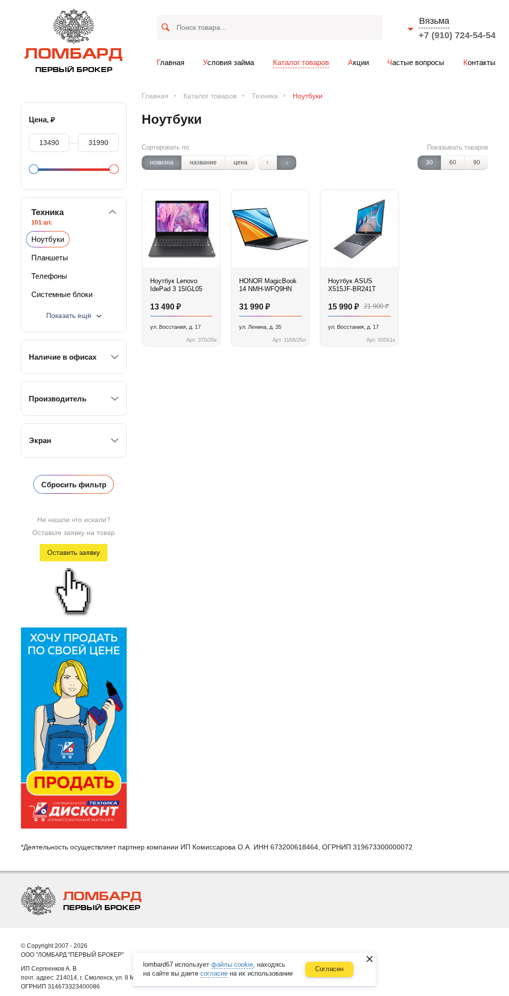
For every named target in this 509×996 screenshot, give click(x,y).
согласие (214, 973)
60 (452, 162)
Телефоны (49, 276)
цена (241, 162)
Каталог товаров (210, 96)
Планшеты (49, 257)
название (203, 162)
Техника (265, 96)
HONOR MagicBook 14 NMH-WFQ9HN (268, 285)
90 (476, 162)
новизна (161, 162)
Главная (155, 96)
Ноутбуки (47, 239)
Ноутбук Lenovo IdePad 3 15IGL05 (176, 285)
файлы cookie (232, 964)
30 (429, 162)
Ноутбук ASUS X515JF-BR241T (352, 285)
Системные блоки (61, 294)
